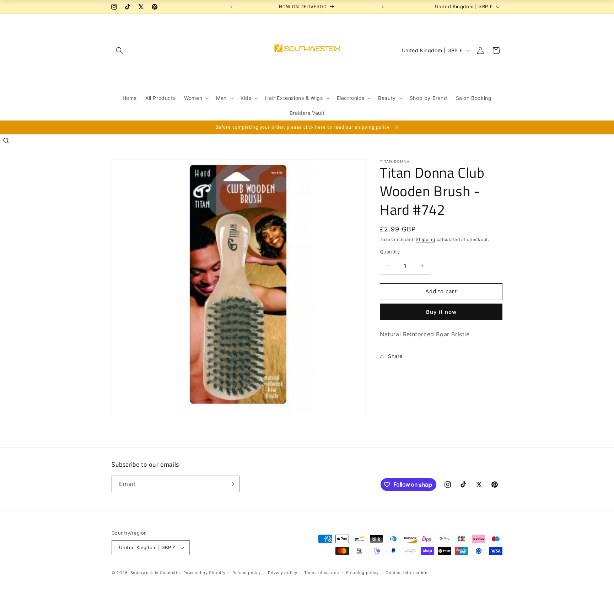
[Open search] (6, 140)
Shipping (425, 239)
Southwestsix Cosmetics (156, 572)
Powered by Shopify (204, 572)
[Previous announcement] (231, 7)
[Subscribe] (231, 484)
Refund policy (246, 572)
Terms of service (321, 572)
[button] (119, 50)
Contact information (406, 572)
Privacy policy (282, 572)
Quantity (390, 252)
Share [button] (395, 356)
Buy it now (441, 312)
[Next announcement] (383, 7)
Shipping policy (362, 572)
